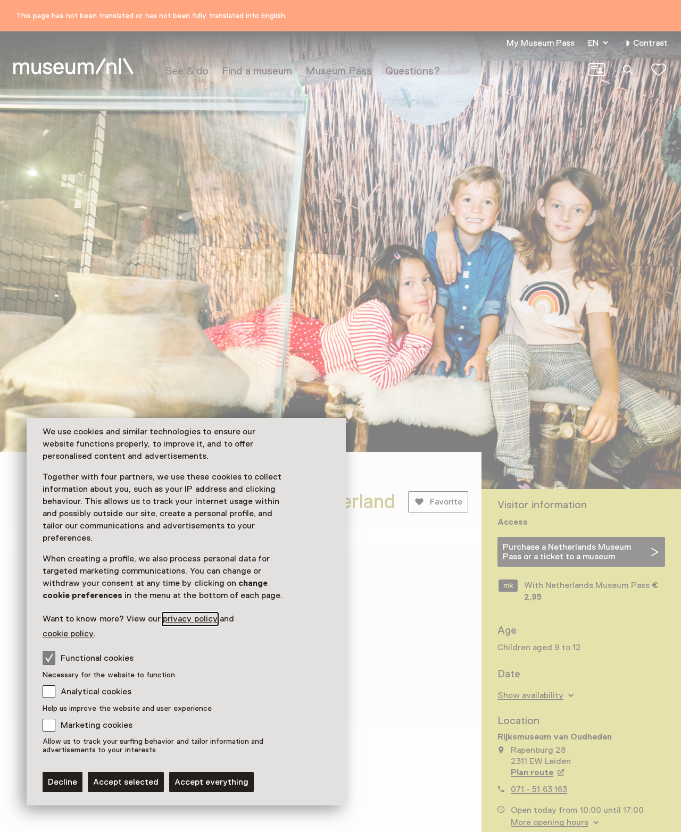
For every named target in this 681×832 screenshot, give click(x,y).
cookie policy (68, 633)
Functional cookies (97, 658)
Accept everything (211, 782)
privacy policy (190, 619)
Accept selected (126, 782)
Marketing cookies (96, 725)
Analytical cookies (96, 691)
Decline (62, 782)
